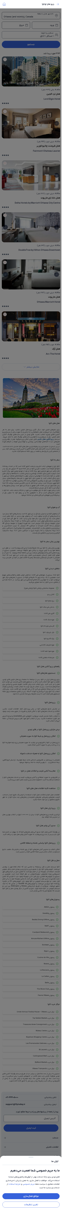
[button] (31, 605)
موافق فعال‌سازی (31, 1196)
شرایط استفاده (14, 1184)
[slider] (31, 1156)
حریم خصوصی (29, 1184)
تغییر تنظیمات (31, 1204)
